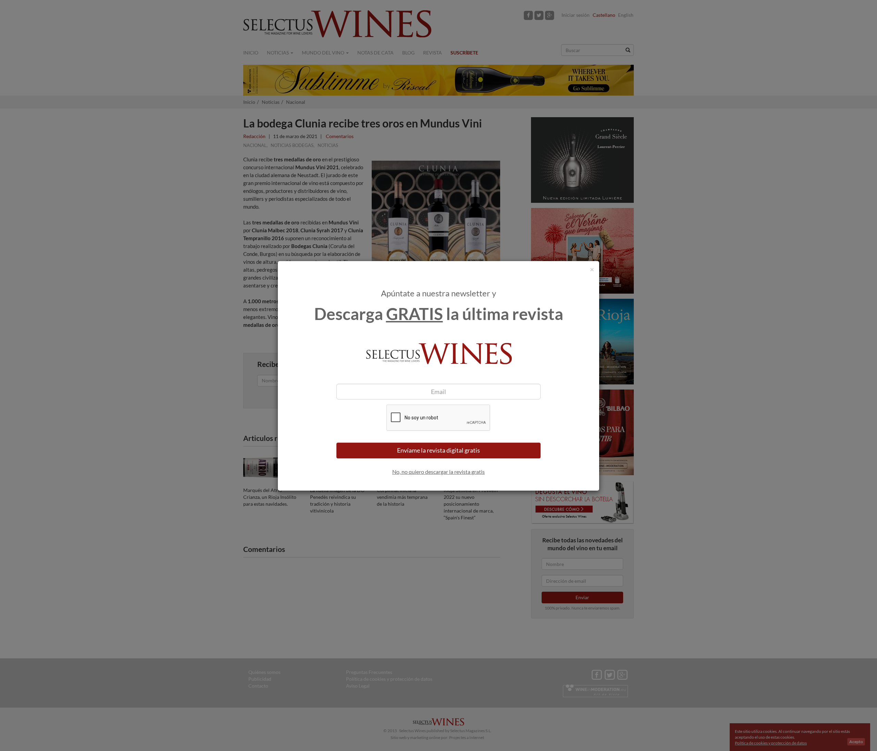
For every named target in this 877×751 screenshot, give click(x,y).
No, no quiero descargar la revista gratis (438, 471)
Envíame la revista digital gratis (438, 450)
